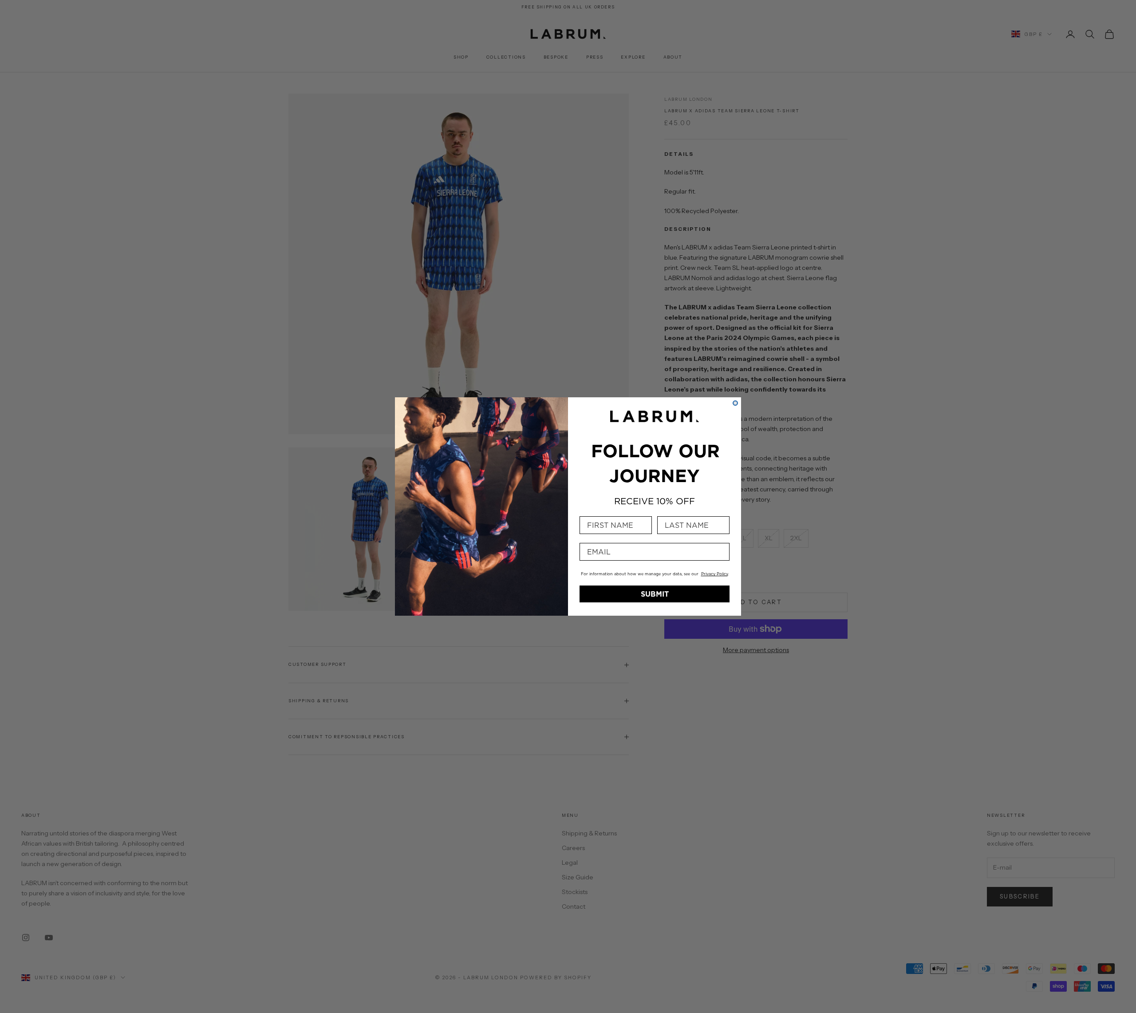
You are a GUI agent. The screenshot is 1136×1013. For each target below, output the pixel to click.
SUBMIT (655, 594)
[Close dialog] (735, 403)
